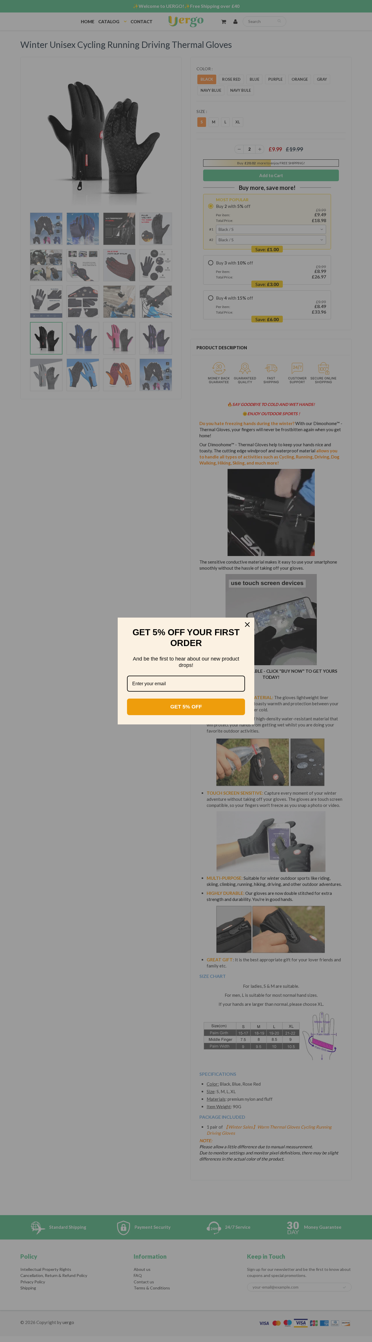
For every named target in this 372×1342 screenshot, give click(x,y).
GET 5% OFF (186, 707)
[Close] (247, 625)
